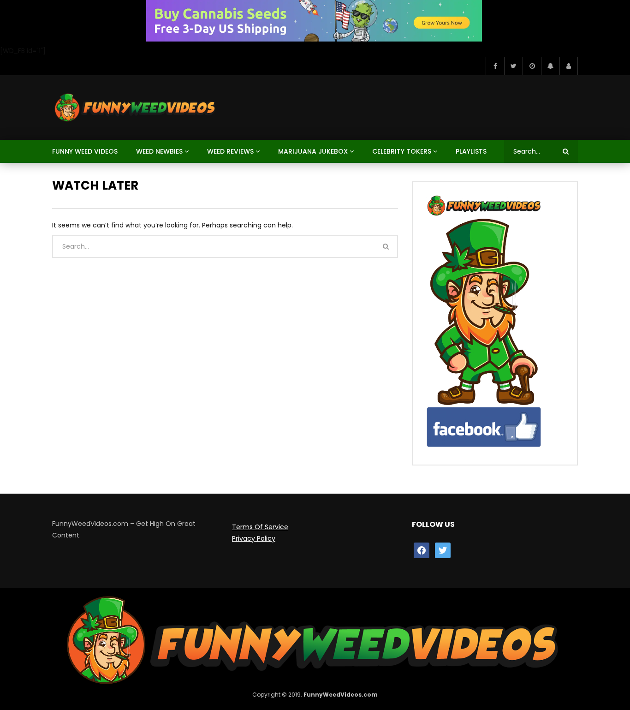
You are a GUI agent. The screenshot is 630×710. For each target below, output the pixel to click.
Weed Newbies (159, 151)
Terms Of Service (260, 526)
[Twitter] (513, 66)
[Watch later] (532, 66)
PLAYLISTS (471, 151)
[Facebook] (495, 66)
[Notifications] (550, 66)
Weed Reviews (230, 151)
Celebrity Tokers (401, 151)
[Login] (568, 66)
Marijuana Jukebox (313, 151)
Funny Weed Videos (85, 151)
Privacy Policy (253, 538)
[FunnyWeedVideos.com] (134, 107)
